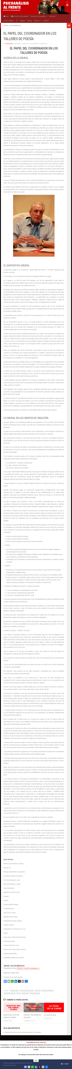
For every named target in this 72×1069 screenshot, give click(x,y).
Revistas (36, 21)
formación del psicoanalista (27, 990)
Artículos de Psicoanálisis (20, 16)
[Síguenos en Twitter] (67, 1064)
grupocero (9, 44)
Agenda (22, 21)
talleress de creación (35, 993)
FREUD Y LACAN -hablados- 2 (28, 968)
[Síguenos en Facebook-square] (61, 1064)
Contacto (46, 21)
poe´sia (18, 993)
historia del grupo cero (47, 990)
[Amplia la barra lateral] (69, 25)
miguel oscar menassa (9, 993)
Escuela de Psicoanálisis (38, 16)
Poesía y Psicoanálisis (12, 25)
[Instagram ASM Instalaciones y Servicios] (63, 1064)
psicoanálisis (25, 993)
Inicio (7, 16)
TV (17, 21)
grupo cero (38, 990)
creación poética (15, 990)
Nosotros (52, 16)
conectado (20, 1032)
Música (29, 21)
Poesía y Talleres (8, 21)
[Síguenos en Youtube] (65, 1064)
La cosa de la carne (50, 1015)
